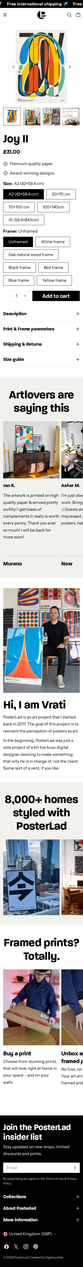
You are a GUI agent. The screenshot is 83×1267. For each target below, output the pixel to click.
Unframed (18, 241)
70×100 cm (19, 207)
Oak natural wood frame (31, 254)
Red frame (53, 267)
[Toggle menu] (5, 15)
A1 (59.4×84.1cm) (24, 219)
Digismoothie (54, 1257)
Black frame (20, 267)
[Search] (69, 15)
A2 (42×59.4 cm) (24, 194)
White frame (53, 241)
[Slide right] (69, 67)
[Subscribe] (74, 1167)
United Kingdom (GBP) (30, 1233)
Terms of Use (55, 1179)
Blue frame (19, 280)
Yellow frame (54, 280)
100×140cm (53, 207)
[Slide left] (13, 67)
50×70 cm (61, 194)
